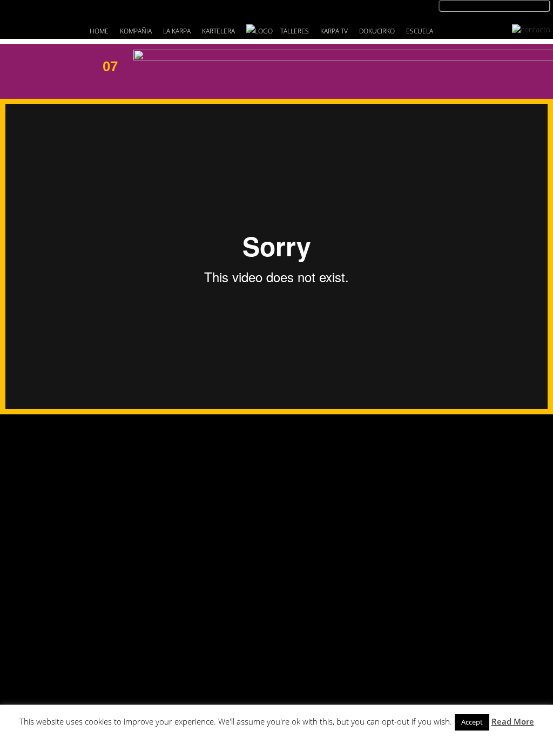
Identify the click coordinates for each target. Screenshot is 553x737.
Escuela (419, 31)
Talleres (294, 31)
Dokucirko (377, 31)
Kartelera (218, 31)
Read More (512, 721)
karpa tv (334, 31)
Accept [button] (472, 722)
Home (99, 31)
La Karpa (177, 31)
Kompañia (136, 31)
